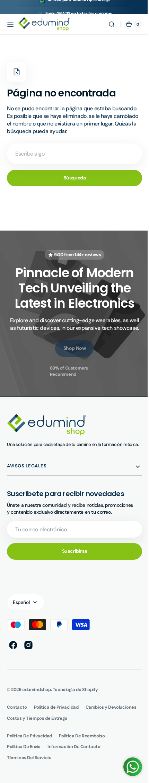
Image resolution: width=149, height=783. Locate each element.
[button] (10, 24)
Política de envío (24, 753)
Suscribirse (71, 557)
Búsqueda (72, 178)
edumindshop (36, 696)
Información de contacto (73, 753)
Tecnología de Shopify (75, 696)
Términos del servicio (29, 764)
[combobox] (72, 153)
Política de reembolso (82, 742)
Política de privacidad (29, 742)
